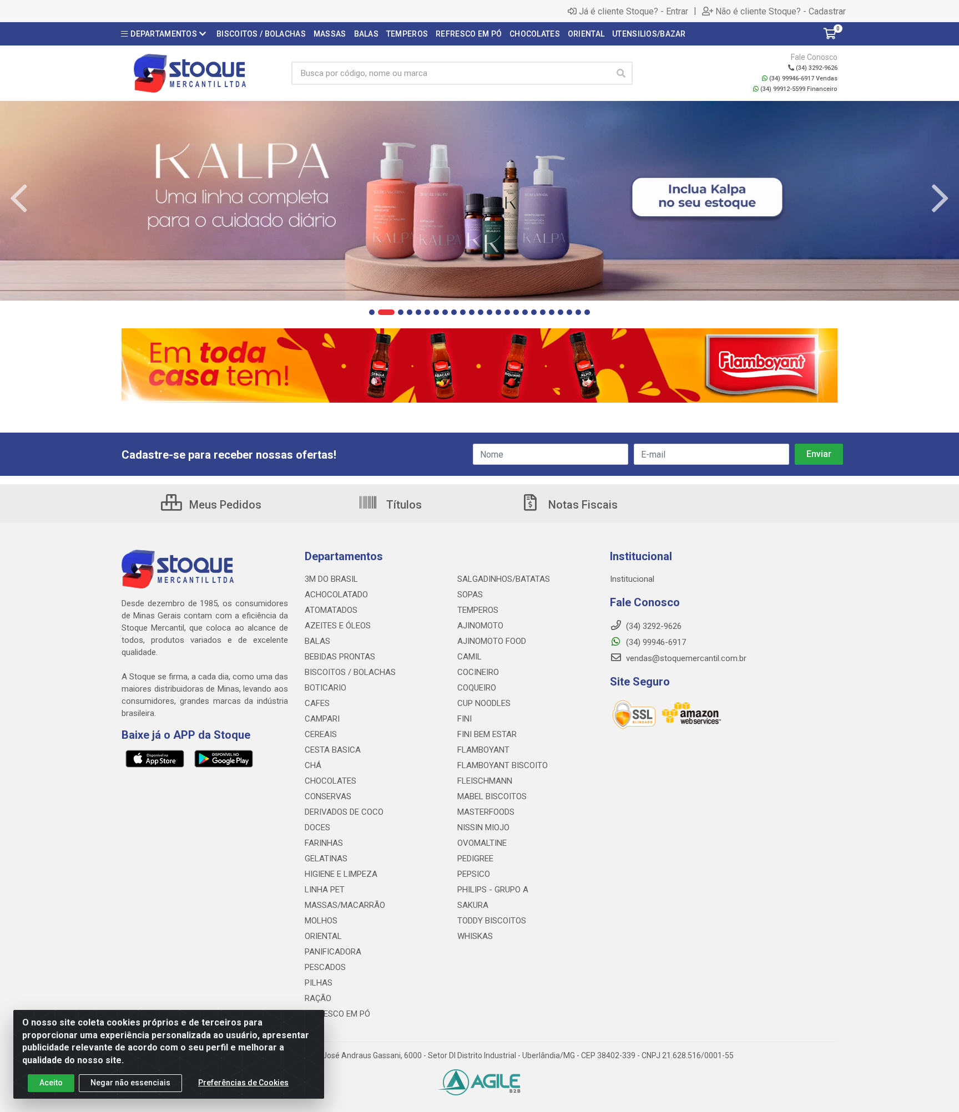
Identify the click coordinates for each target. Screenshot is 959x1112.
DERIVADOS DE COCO (344, 812)
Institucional (632, 579)
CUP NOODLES (484, 703)
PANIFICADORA (333, 952)
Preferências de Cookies (243, 1082)
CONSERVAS (328, 796)
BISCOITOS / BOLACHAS (350, 672)
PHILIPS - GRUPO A (492, 890)
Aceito (51, 1082)
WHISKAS (475, 936)
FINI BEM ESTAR (487, 734)
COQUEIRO (476, 688)
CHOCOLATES (330, 781)
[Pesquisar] (621, 73)
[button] (372, 312)
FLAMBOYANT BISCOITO (502, 765)
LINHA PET (325, 890)
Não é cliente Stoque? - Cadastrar (780, 11)
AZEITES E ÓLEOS (338, 626)
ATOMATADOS (331, 610)
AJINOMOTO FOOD (491, 641)
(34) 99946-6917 (655, 642)
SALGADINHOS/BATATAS (503, 579)
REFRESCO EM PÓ (337, 1014)
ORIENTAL (323, 936)
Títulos (402, 504)
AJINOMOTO (480, 626)
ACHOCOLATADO (336, 595)
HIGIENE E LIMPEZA (341, 874)
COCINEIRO (478, 672)
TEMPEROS (477, 610)
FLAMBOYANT (483, 750)
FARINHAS (324, 843)
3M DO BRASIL (331, 579)
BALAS (317, 641)
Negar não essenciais (130, 1082)
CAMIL (469, 657)
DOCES (317, 827)
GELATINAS (326, 859)
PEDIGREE (475, 859)
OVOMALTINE (482, 843)
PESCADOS (325, 967)
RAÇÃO (318, 998)
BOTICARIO (325, 688)
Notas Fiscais (582, 504)
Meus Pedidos (223, 504)
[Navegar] (18, 198)
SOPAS (470, 595)
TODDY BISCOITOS (491, 921)
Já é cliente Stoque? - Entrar (633, 11)
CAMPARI (322, 719)
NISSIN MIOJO (483, 827)
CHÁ (313, 765)
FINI (464, 719)
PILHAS (318, 983)
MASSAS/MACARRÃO (345, 905)
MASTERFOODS (485, 812)
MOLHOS (321, 921)
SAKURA (472, 905)
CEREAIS (321, 734)
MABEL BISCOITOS (492, 796)
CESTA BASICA (333, 750)
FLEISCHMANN (484, 781)
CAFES (317, 703)
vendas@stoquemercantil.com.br (685, 658)
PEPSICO (473, 874)
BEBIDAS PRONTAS (340, 657)
